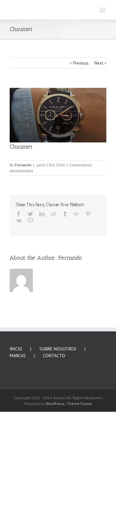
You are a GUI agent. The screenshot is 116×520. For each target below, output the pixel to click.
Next (98, 160)
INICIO (16, 446)
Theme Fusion (79, 500)
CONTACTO (54, 452)
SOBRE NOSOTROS (57, 446)
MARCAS (18, 452)
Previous (81, 160)
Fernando (23, 261)
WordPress (55, 500)
